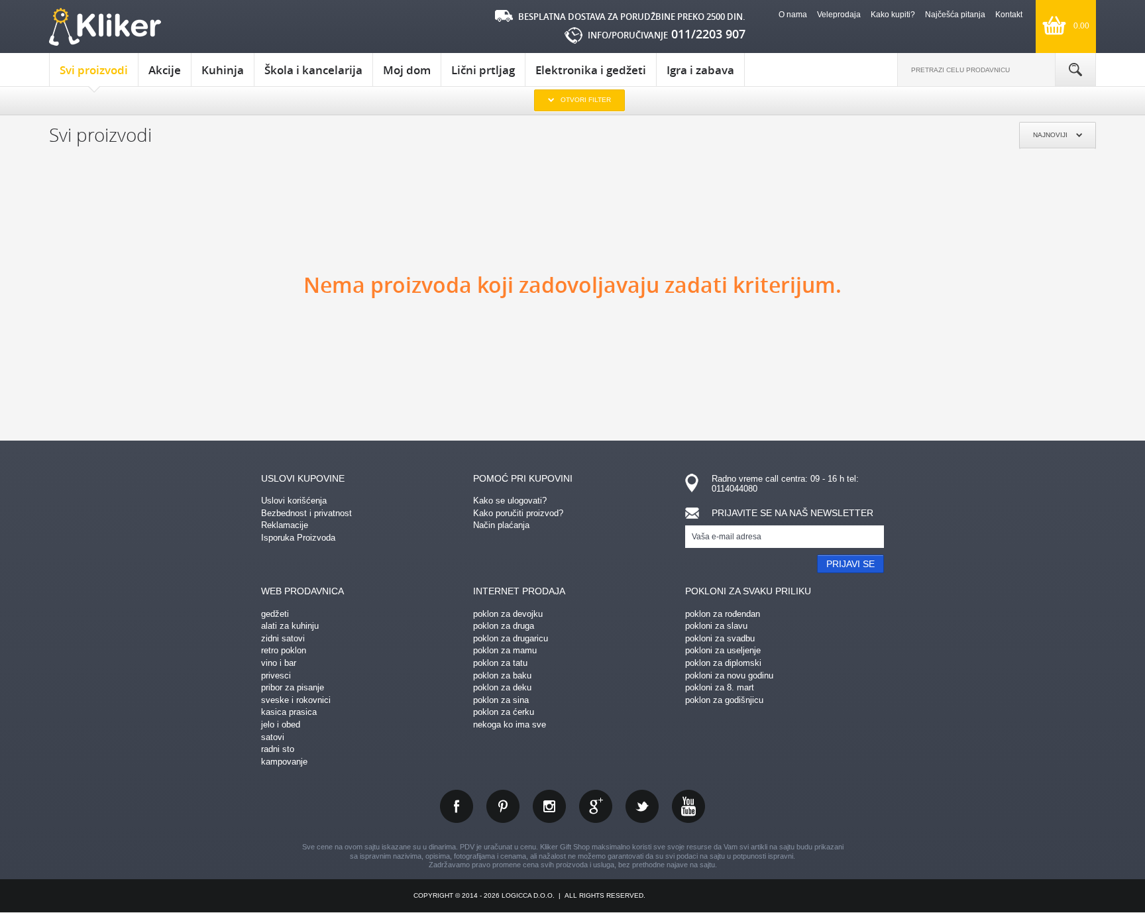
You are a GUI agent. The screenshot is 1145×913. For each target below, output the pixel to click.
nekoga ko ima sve (509, 724)
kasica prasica (289, 712)
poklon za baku (502, 675)
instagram (549, 806)
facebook (456, 806)
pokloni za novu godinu (729, 675)
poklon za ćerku (503, 712)
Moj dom (407, 70)
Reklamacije (284, 525)
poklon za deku (502, 687)
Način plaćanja (501, 525)
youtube (688, 806)
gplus (595, 806)
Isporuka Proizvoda (298, 538)
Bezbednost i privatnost (306, 513)
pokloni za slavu (716, 626)
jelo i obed (280, 724)
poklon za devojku (508, 614)
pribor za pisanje (292, 687)
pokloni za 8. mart (719, 687)
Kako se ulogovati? (510, 501)
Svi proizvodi (94, 70)
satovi (272, 737)
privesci (276, 675)
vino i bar (278, 663)
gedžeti (275, 614)
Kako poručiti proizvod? (518, 513)
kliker (105, 27)
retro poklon (283, 650)
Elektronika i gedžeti (590, 70)
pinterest (502, 806)
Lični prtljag (483, 70)
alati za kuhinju (290, 626)
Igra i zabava (700, 70)
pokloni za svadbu (720, 638)
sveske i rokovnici (296, 700)
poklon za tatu (500, 663)
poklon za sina (501, 700)
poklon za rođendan (722, 614)
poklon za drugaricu (510, 638)
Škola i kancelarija (313, 70)
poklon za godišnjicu (724, 700)
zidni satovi (283, 638)
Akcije (164, 70)
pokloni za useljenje (723, 650)
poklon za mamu (505, 650)
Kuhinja (222, 70)
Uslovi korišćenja (294, 501)
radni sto (277, 749)
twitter (642, 806)
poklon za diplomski (723, 663)
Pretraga (1075, 69)
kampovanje (284, 762)
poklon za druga (503, 626)
